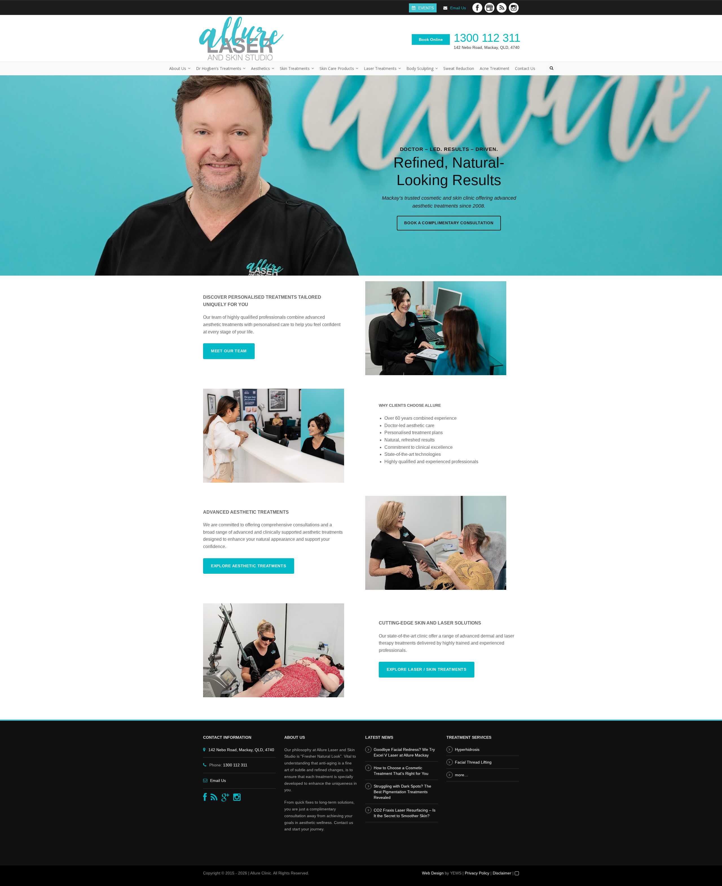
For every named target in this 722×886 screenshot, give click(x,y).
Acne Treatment (494, 68)
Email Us (458, 8)
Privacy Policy (477, 873)
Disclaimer (502, 873)
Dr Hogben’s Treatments (218, 68)
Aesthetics (260, 68)
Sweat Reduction (458, 68)
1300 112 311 (487, 37)
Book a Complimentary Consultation (448, 223)
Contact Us (525, 68)
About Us (177, 68)
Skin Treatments (295, 68)
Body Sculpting (419, 68)
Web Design (433, 873)
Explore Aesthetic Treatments (248, 566)
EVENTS (426, 8)
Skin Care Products (337, 68)
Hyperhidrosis (467, 749)
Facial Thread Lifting (473, 762)
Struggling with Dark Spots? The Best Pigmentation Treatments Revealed (402, 792)
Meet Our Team (229, 351)
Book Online (431, 39)
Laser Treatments (380, 68)
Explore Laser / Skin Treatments (426, 669)
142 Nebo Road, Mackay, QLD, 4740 (487, 47)
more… (461, 775)
